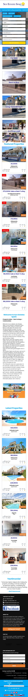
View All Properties (14, 43)
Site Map (24, 673)
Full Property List (17, 673)
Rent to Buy (11, 13)
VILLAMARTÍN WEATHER (14, 644)
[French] (14, 695)
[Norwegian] (19, 695)
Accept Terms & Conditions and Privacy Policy (12, 663)
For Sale (5, 13)
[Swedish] (16, 695)
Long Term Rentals (7, 16)
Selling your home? (14, 629)
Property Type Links (11, 675)
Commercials (17, 16)
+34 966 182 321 (14, 688)
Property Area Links (22, 675)
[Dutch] (9, 695)
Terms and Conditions (17, 683)
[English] (5, 695)
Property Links (8, 673)
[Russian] (21, 695)
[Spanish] (7, 695)
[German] (12, 695)
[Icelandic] (23, 695)
